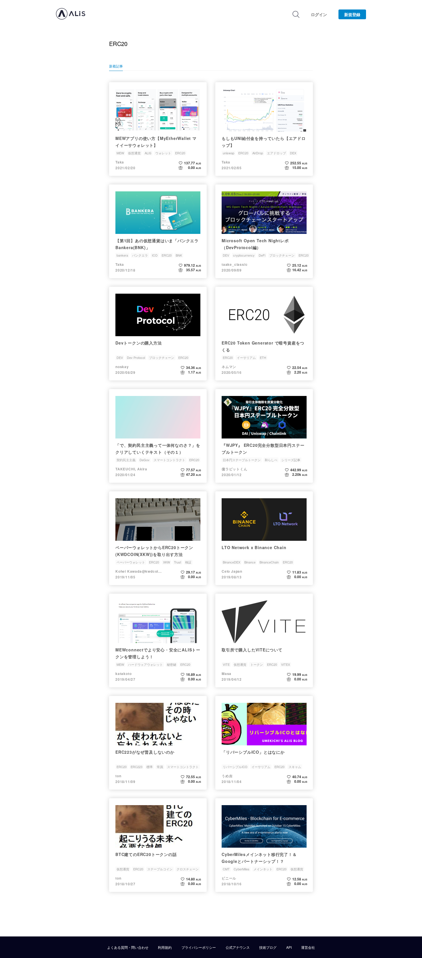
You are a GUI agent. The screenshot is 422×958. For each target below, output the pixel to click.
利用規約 (165, 947)
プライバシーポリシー (198, 947)
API (289, 947)
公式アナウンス (238, 947)
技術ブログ (267, 947)
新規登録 (352, 14)
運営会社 (308, 947)
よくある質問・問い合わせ (127, 947)
